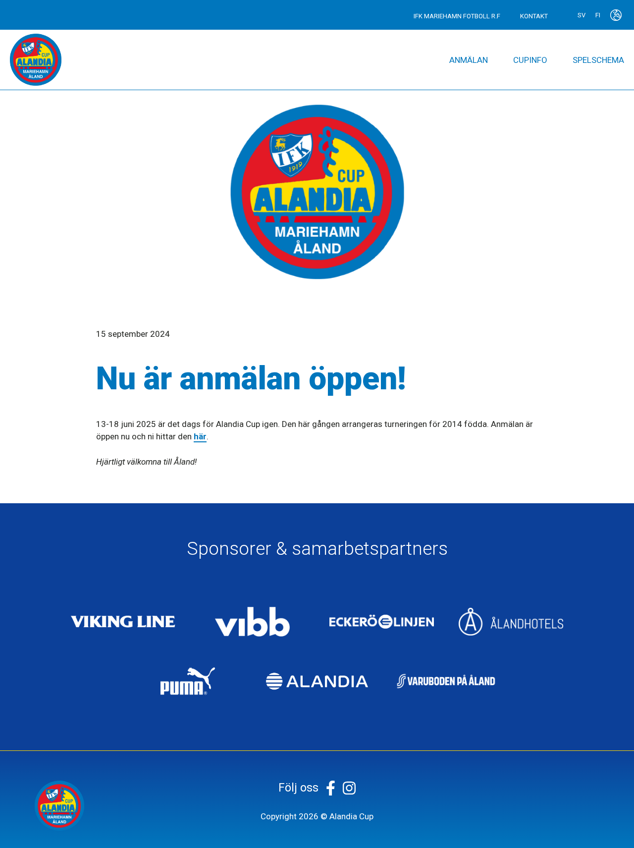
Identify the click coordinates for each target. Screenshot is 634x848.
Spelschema (598, 60)
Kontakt (534, 16)
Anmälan (468, 60)
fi (597, 15)
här (200, 436)
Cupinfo (530, 60)
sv (581, 15)
